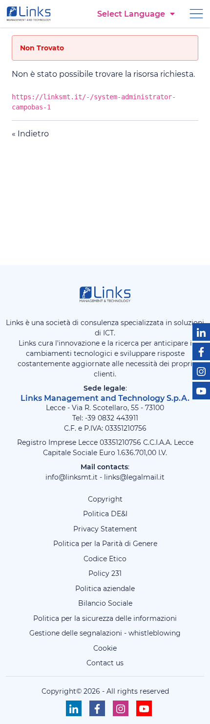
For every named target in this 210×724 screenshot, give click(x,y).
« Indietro (30, 133)
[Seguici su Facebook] (201, 351)
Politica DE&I (105, 513)
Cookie (105, 648)
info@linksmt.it (71, 477)
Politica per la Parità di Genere (105, 543)
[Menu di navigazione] (196, 13)
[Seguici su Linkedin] (201, 332)
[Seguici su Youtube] (201, 390)
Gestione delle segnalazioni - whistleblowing (105, 633)
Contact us (105, 662)
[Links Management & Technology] (31, 14)
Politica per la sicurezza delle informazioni (105, 618)
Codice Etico (105, 558)
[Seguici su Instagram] (201, 371)
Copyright (105, 499)
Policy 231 (105, 573)
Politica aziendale (105, 588)
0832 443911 (118, 418)
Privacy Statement (105, 529)
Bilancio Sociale (105, 603)
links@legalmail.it (134, 477)
